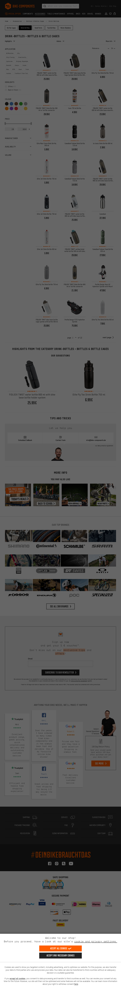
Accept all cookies (58, 948)
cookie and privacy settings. (95, 941)
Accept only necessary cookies (60, 955)
